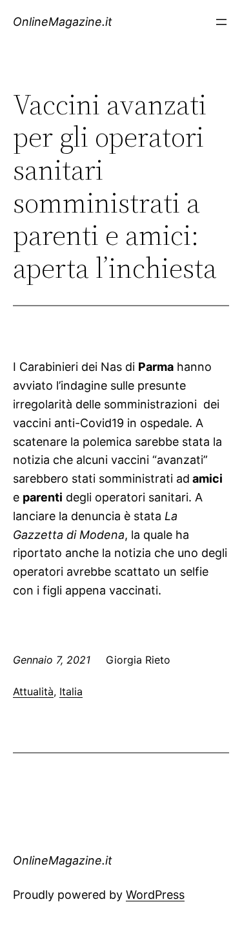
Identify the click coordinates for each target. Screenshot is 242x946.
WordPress (155, 894)
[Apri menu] (221, 22)
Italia (71, 691)
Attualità (33, 691)
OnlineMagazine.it (62, 21)
